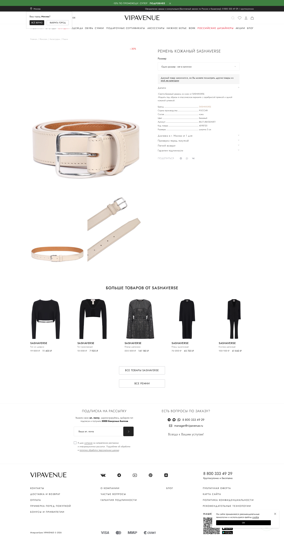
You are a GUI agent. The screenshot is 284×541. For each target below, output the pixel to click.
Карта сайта (212, 494)
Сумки (99, 28)
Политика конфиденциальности (228, 500)
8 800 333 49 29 (230, 8)
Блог (250, 28)
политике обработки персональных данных (99, 450)
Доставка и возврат (45, 494)
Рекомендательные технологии (227, 506)
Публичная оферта (217, 488)
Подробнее (157, 3)
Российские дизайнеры (216, 28)
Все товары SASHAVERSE (142, 370)
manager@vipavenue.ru (188, 426)
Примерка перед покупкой (50, 506)
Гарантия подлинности (119, 500)
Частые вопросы (113, 494)
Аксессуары (156, 28)
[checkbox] (102, 446)
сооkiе (255, 517)
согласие (88, 442)
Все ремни (142, 383)
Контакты (37, 488)
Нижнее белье (177, 28)
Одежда (77, 28)
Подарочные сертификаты (125, 28)
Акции (240, 28)
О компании (110, 488)
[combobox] (198, 66)
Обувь (89, 28)
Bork (192, 28)
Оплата (35, 500)
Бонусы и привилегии (47, 512)
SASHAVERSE (205, 106)
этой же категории (170, 80)
